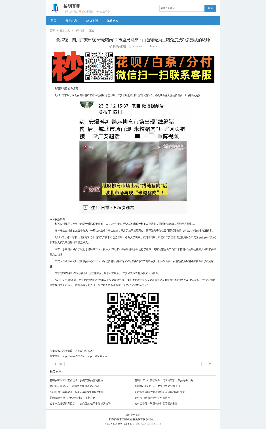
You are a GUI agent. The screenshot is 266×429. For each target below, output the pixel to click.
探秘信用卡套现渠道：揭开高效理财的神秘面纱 (76, 391)
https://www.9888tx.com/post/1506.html (84, 356)
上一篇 (57, 364)
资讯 (128, 415)
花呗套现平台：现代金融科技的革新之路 (72, 397)
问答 (133, 415)
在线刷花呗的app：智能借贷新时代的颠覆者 (75, 386)
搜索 (210, 8)
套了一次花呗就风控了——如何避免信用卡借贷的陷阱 (80, 403)
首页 (53, 20)
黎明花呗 (122, 423)
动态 (138, 415)
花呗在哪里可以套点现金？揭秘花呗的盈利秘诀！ (77, 380)
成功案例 (92, 20)
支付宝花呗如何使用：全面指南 (152, 397)
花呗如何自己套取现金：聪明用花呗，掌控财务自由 (164, 380)
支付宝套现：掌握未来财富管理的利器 (156, 403)
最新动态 (71, 20)
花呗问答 (112, 20)
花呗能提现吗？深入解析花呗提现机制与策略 (160, 391)
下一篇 (208, 364)
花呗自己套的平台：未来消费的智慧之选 (157, 386)
